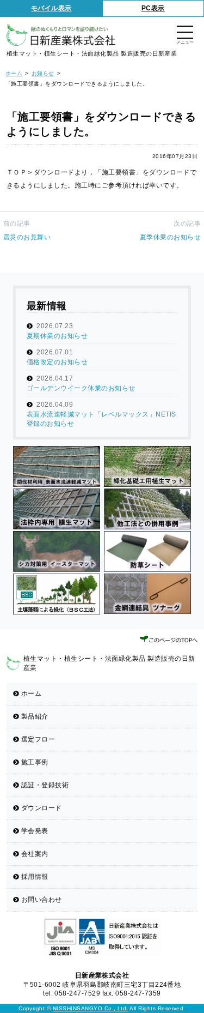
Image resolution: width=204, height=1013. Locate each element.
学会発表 (34, 831)
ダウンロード (41, 808)
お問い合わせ (41, 899)
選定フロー (38, 739)
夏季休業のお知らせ (170, 237)
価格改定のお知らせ (57, 362)
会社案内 (34, 854)
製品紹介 (34, 716)
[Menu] (185, 33)
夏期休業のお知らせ (57, 336)
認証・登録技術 (45, 785)
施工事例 (34, 762)
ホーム (31, 693)
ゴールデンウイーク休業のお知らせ (81, 388)
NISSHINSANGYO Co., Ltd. (90, 1008)
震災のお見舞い (27, 237)
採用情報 (34, 877)
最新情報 (47, 305)
